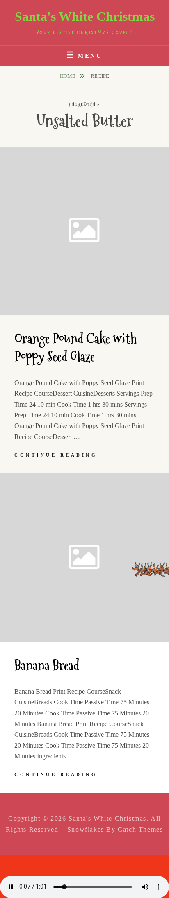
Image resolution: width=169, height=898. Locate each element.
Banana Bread (46, 665)
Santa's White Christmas (85, 16)
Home (68, 76)
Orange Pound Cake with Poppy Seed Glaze (75, 348)
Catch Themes (140, 829)
